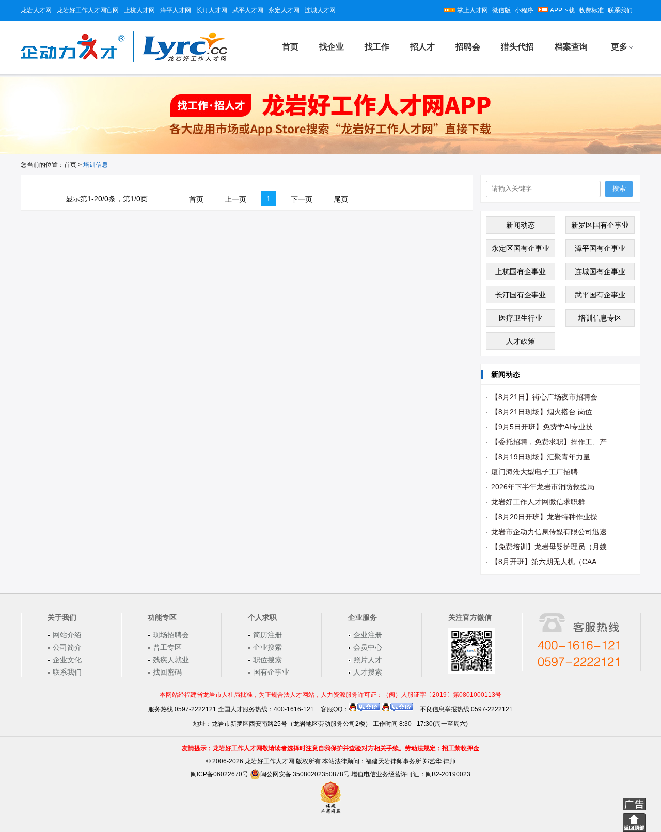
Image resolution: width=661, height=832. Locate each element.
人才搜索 (367, 672)
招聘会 (467, 46)
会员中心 (367, 647)
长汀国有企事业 (520, 295)
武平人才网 (247, 10)
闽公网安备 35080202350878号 (305, 774)
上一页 (235, 199)
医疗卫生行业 (520, 318)
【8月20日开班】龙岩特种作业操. (545, 517)
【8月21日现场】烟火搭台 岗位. (542, 412)
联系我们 (620, 10)
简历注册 (267, 635)
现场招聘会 (171, 635)
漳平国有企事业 (600, 248)
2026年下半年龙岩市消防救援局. (543, 487)
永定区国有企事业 (520, 248)
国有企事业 (271, 672)
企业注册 (367, 635)
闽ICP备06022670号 (219, 774)
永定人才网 (284, 10)
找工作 (377, 46)
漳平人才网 (175, 10)
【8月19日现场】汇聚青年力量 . (542, 457)
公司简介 (67, 647)
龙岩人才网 (36, 10)
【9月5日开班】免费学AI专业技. (543, 427)
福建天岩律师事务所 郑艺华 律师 (410, 761)
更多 (619, 46)
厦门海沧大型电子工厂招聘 (534, 472)
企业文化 (67, 659)
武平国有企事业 (600, 295)
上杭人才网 (139, 10)
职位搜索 (267, 659)
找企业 (331, 46)
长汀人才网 (211, 10)
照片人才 (367, 659)
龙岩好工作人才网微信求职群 (538, 502)
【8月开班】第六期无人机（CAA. (545, 561)
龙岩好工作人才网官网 (88, 10)
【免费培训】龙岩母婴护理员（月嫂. (550, 546)
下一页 (301, 199)
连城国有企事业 (600, 271)
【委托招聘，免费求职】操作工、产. (550, 442)
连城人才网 (320, 10)
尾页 (341, 199)
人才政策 (520, 341)
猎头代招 (517, 46)
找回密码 (167, 672)
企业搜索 (267, 647)
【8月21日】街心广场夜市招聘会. (545, 397)
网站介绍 (67, 635)
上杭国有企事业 (520, 271)
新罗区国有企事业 (600, 225)
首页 (290, 46)
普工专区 (167, 647)
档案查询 (571, 46)
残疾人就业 (171, 659)
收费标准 (591, 10)
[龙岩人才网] (124, 60)
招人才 (422, 46)
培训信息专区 (600, 318)
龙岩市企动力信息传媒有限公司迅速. (550, 531)
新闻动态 (520, 225)
